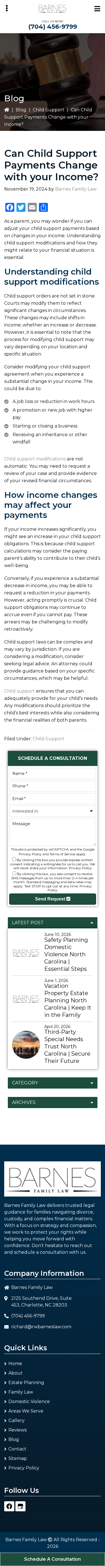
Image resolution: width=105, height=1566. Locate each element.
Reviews (17, 1430)
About (15, 1373)
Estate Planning (26, 1382)
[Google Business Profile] (20, 1506)
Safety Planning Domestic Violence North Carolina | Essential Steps (66, 954)
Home (15, 1363)
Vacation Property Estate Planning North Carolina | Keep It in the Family (67, 1000)
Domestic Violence (29, 1401)
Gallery (16, 1420)
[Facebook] (9, 1506)
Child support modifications (35, 459)
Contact (17, 1449)
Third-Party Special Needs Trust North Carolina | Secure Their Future (67, 1046)
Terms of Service (62, 854)
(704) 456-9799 (52, 26)
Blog (21, 109)
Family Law (20, 1392)
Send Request (50, 899)
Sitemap (17, 1458)
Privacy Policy (30, 854)
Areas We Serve (25, 1411)
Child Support (48, 109)
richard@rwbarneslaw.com (41, 1326)
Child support (19, 691)
